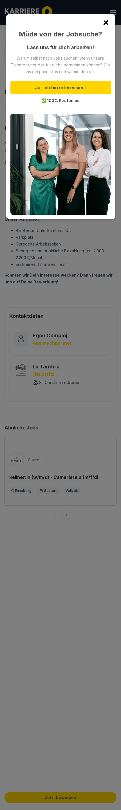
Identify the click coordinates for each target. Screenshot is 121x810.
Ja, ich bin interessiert (60, 87)
